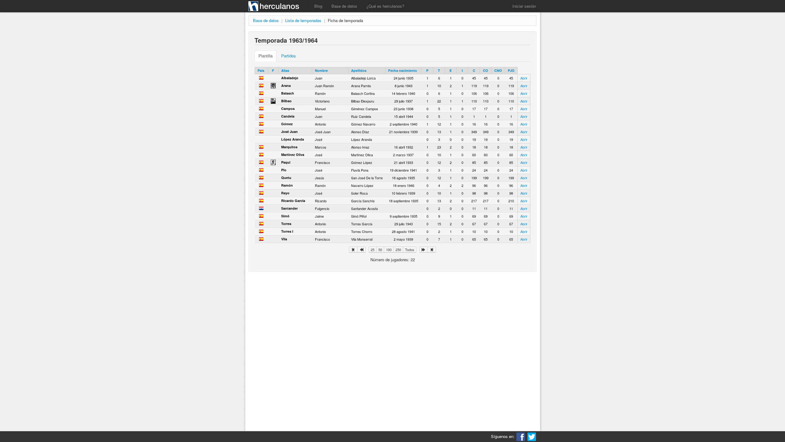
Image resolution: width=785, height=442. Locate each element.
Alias (285, 70)
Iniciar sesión (524, 6)
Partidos (288, 56)
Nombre (321, 70)
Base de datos (344, 6)
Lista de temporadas (303, 20)
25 (372, 249)
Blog (318, 6)
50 (380, 249)
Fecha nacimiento (402, 70)
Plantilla (265, 56)
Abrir (523, 78)
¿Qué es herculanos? (385, 6)
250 (398, 249)
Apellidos (358, 70)
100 (389, 249)
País (261, 70)
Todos (409, 249)
